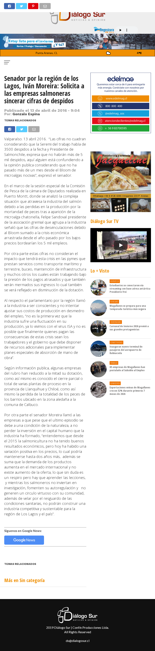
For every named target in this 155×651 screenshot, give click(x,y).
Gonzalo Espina (26, 114)
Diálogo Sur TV (104, 221)
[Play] (121, 245)
